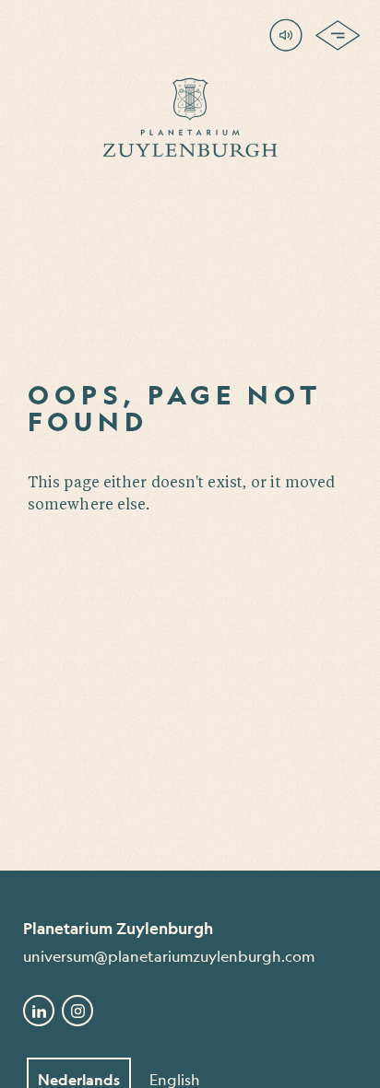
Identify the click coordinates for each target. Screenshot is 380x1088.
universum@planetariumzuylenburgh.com (169, 955)
